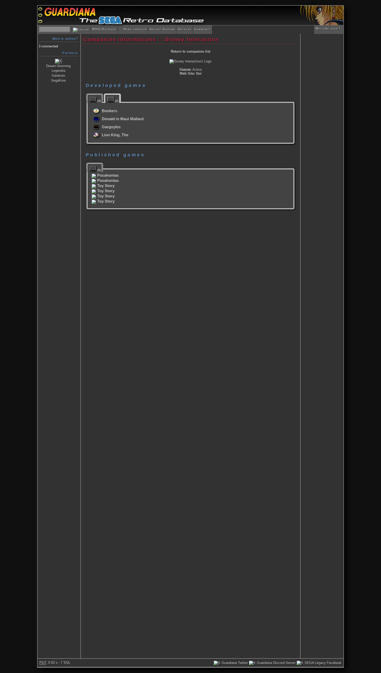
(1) (116, 100)
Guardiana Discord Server (275, 663)
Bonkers (109, 111)
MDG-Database (104, 29)
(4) (99, 100)
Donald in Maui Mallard (123, 119)
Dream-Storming (58, 66)
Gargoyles (111, 127)
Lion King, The (115, 135)
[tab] (94, 97)
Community (202, 29)
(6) (99, 170)
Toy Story (106, 186)
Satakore (58, 75)
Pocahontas (108, 175)
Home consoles (133, 29)
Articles (185, 29)
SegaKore (58, 80)
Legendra (58, 71)
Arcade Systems (162, 29)
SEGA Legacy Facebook (323, 663)
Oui (199, 73)
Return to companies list (190, 51)
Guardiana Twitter (234, 663)
